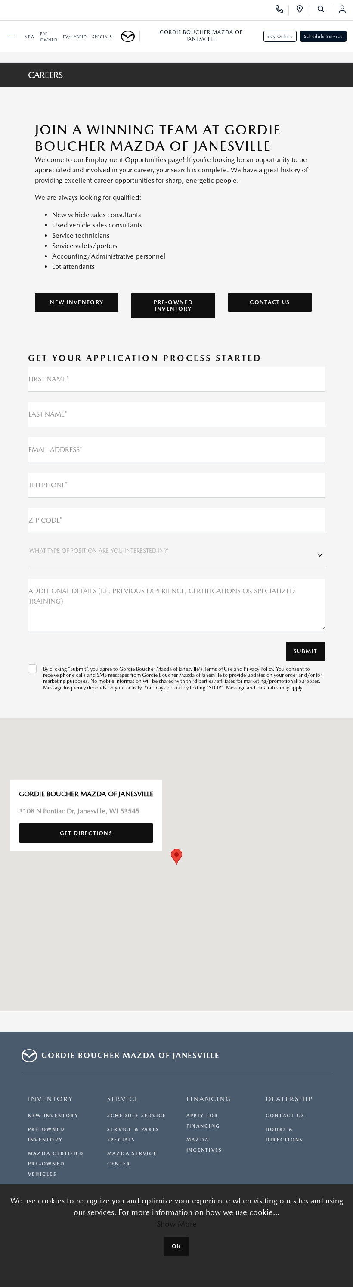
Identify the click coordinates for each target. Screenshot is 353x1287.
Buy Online (280, 36)
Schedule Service (323, 36)
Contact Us (270, 302)
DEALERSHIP (289, 1099)
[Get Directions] (303, 10)
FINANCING (209, 1099)
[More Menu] (10, 36)
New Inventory (76, 302)
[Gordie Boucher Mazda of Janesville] (130, 36)
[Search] (324, 10)
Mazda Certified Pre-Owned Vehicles (56, 1164)
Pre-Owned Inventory (173, 305)
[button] (176, 856)
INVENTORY (50, 1099)
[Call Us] (282, 10)
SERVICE (123, 1099)
